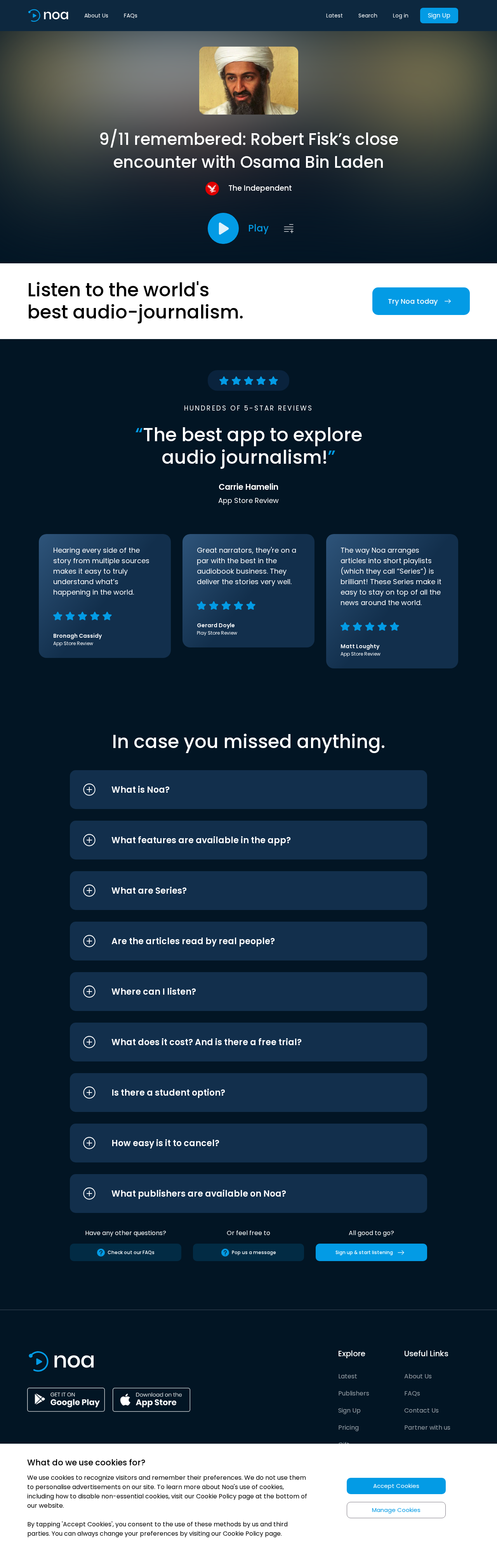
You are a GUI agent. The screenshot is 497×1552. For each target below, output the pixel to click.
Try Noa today (413, 301)
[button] (234, 789)
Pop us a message (254, 1252)
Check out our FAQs (131, 1252)
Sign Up (439, 15)
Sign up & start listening (364, 1252)
